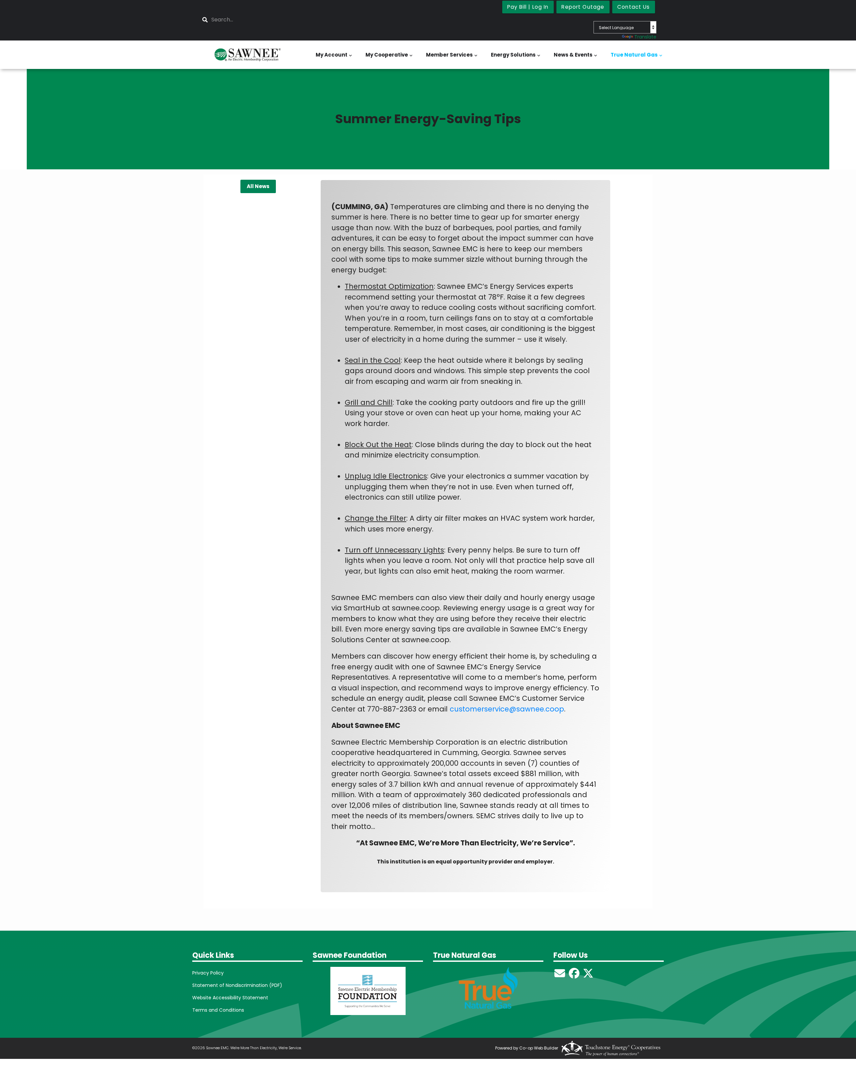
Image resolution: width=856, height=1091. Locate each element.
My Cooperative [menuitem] (389, 58)
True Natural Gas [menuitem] (637, 58)
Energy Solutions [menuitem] (516, 58)
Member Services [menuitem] (452, 58)
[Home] (247, 54)
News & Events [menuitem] (576, 58)
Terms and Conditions (218, 1010)
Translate (645, 36)
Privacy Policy (208, 973)
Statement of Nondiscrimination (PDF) (237, 985)
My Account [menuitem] (334, 58)
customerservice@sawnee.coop (507, 709)
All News (258, 186)
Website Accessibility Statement (230, 997)
